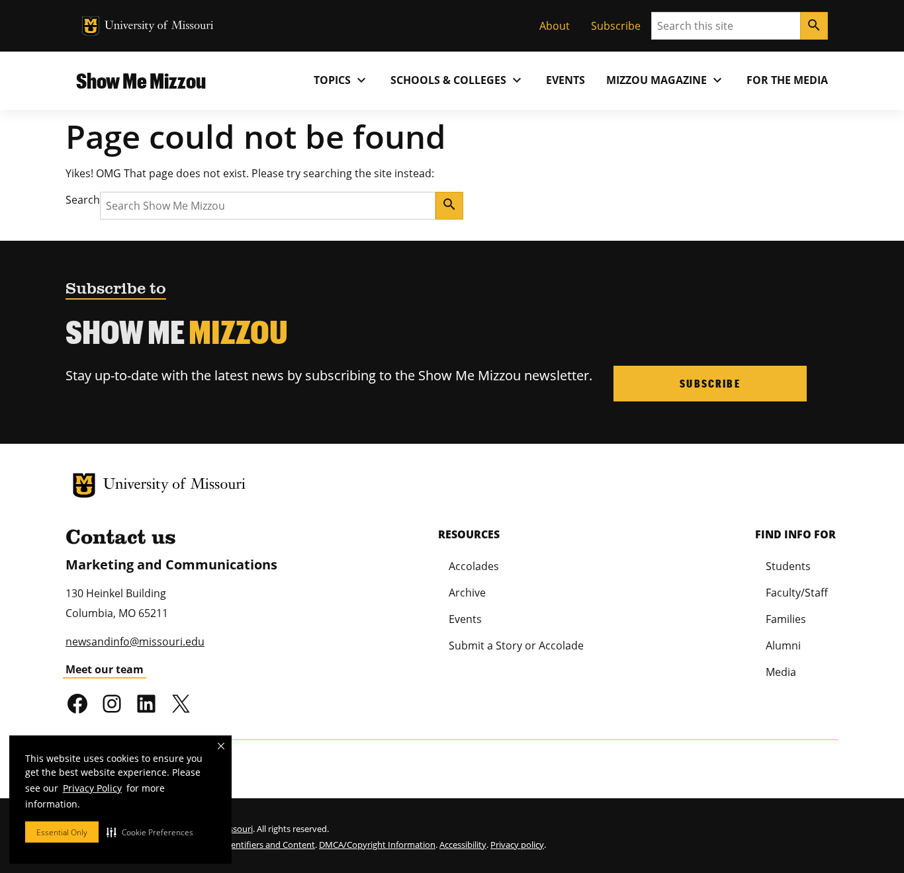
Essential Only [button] (61, 832)
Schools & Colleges (457, 80)
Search (83, 199)
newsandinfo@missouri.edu (135, 641)
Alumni (783, 645)
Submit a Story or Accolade (516, 645)
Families (786, 619)
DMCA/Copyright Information (377, 845)
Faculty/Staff (797, 592)
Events (565, 80)
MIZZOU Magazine (665, 80)
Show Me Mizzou (141, 80)
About (554, 26)
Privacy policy (517, 845)
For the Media (787, 80)
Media (781, 672)
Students (788, 566)
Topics (341, 80)
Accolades (474, 566)
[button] (150, 832)
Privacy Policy (92, 788)
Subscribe (616, 26)
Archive (467, 592)
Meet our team (105, 669)
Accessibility (462, 845)
